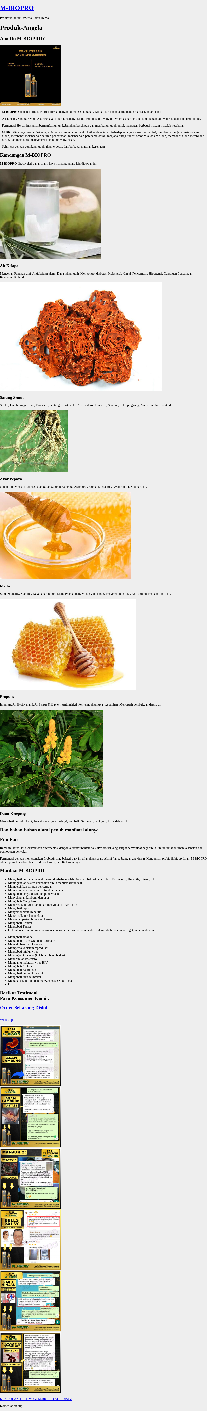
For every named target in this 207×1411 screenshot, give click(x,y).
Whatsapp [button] (6, 1020)
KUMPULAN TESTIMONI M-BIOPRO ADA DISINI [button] (36, 1399)
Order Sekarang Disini (23, 1007)
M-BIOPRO (17, 8)
